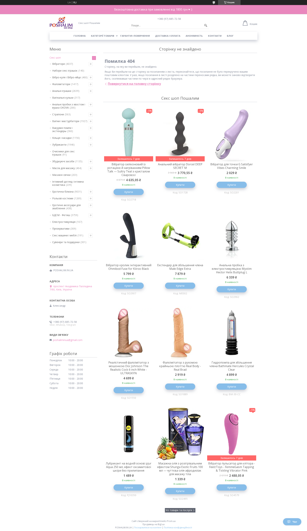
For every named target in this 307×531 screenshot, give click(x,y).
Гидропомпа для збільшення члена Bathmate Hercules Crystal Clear (231, 366)
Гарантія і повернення (135, 35)
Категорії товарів (102, 35)
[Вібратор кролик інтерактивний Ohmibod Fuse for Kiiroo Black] (128, 235)
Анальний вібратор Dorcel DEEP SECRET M (180, 166)
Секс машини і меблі (64, 235)
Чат (295, 521)
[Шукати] (206, 25)
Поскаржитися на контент (147, 527)
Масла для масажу (63, 168)
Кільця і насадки (62, 138)
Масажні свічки (61, 175)
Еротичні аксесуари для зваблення (66, 206)
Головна (80, 35)
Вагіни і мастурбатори (65, 121)
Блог (230, 35)
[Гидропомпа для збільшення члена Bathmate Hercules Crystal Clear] (231, 333)
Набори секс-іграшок (64, 70)
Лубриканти (59, 144)
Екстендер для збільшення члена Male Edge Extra (180, 266)
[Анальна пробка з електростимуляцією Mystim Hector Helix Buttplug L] (231, 235)
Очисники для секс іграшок (63, 153)
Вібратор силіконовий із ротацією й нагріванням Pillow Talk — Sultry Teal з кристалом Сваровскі (128, 169)
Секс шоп (55, 57)
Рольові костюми (62, 198)
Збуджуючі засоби (63, 161)
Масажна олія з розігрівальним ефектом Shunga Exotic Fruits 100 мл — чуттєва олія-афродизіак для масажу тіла (180, 469)
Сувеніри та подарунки (66, 242)
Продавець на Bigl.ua (153, 524)
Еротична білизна (63, 191)
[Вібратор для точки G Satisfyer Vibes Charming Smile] (231, 134)
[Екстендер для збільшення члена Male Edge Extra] (180, 235)
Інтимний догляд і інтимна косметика (68, 183)
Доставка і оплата (167, 35)
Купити (128, 192)
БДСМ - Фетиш (61, 215)
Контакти (215, 35)
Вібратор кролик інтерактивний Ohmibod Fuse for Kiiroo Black (128, 266)
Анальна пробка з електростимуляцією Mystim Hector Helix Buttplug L (232, 268)
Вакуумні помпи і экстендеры (62, 129)
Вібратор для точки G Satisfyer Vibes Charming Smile (231, 166)
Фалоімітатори (61, 84)
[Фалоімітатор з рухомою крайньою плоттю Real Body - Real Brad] (180, 333)
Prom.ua (171, 521)
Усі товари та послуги (179, 510)
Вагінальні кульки (62, 97)
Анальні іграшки (61, 91)
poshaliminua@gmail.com (67, 340)
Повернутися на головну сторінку (134, 84)
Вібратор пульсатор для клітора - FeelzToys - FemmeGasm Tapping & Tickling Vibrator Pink (231, 467)
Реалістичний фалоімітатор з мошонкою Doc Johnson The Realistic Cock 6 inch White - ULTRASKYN (128, 368)
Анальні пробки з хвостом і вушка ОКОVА (68, 106)
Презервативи (60, 228)
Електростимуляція (64, 222)
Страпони (58, 114)
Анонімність (194, 35)
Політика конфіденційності (178, 527)
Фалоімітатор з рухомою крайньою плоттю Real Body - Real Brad (180, 366)
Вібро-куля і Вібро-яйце (66, 77)
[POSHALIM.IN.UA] (61, 23)
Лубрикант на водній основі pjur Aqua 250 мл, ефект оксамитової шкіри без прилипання (128, 467)
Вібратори (58, 63)
